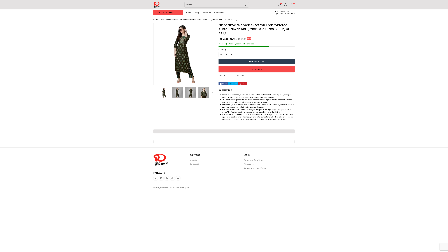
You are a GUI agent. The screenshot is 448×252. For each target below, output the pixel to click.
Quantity (222, 49)
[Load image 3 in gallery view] (190, 92)
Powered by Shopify (180, 188)
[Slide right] (212, 92)
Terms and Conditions (253, 160)
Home (155, 19)
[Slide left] (156, 92)
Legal (247, 155)
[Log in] (285, 4)
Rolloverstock (166, 188)
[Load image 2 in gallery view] (177, 92)
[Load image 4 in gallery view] (204, 92)
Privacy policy (249, 164)
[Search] (245, 5)
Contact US (194, 164)
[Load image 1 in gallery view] (164, 92)
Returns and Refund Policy (255, 168)
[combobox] (214, 4)
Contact (195, 155)
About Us (193, 160)
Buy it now (256, 69)
